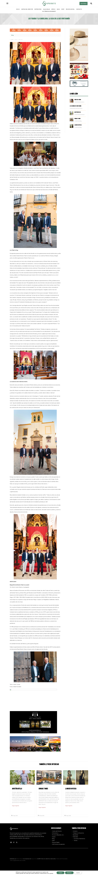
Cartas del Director (27, 9)
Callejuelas (46, 9)
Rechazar (69, 872)
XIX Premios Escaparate (49, 11)
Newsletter (75, 835)
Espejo (53, 9)
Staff (62, 9)
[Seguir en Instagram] (11, 842)
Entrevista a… (55, 833)
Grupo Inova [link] (34, 858)
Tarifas (75, 840)
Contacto (79, 9)
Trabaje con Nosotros (78, 833)
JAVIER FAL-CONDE (77, 99)
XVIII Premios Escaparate (58, 844)
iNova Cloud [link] (19, 858)
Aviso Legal (12, 860)
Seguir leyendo (15, 807)
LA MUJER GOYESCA (78, 125)
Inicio (18, 9)
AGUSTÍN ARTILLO (77, 112)
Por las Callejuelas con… (58, 835)
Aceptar (60, 872)
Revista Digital (70, 9)
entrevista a (82, 102)
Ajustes (78, 872)
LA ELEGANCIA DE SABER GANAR (75, 106)
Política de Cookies (20, 860)
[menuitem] (7, 3)
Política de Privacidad (61, 858)
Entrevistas (38, 9)
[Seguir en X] (17, 842)
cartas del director (78, 108)
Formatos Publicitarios (79, 838)
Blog (58, 9)
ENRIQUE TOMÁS (77, 118)
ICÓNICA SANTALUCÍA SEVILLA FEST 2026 (75, 793)
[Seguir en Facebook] (14, 842)
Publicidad (75, 836)
